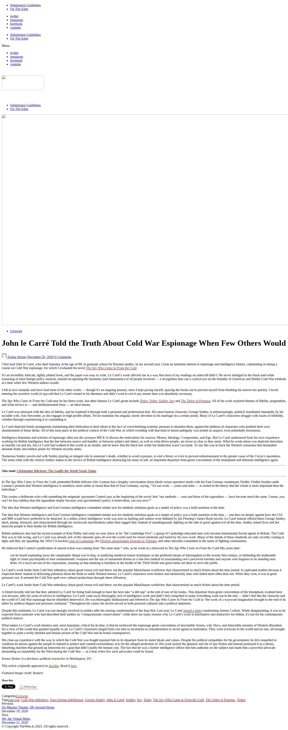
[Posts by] (5, 357)
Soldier (130, 700)
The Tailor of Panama (195, 401)
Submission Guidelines (25, 5)
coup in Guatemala (81, 541)
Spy (139, 700)
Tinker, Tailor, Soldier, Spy (157, 401)
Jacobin (54, 666)
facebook (16, 24)
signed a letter (192, 610)
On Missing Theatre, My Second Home (28, 707)
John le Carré (115, 700)
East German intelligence (66, 700)
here (74, 666)
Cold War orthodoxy (34, 700)
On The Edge (19, 9)
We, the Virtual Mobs (16, 719)
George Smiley (95, 700)
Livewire (16, 331)
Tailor (147, 700)
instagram (16, 20)
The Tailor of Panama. (220, 700)
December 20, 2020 (40, 357)
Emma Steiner (17, 357)
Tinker (241, 700)
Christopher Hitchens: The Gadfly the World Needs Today (56, 471)
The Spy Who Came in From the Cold (111, 368)
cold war (13, 700)
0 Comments (62, 357)
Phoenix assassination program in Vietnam (128, 541)
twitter (14, 16)
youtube (15, 27)
